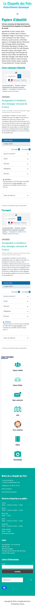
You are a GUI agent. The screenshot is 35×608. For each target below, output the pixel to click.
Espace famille (18, 370)
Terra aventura (18, 430)
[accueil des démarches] (16, 72)
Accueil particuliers (8, 85)
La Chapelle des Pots (17, 3)
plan (17, 415)
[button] (16, 153)
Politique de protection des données (14, 551)
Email (3, 564)
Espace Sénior (17, 385)
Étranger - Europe (20, 85)
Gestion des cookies (8, 553)
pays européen (18, 183)
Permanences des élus (9, 492)
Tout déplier (25, 149)
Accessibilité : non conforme (11, 545)
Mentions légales (7, 549)
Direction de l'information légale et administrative (15, 205)
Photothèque (17, 459)
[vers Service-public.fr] (18, 80)
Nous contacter (18, 400)
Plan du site (5, 547)
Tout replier (14, 149)
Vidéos (18, 445)
